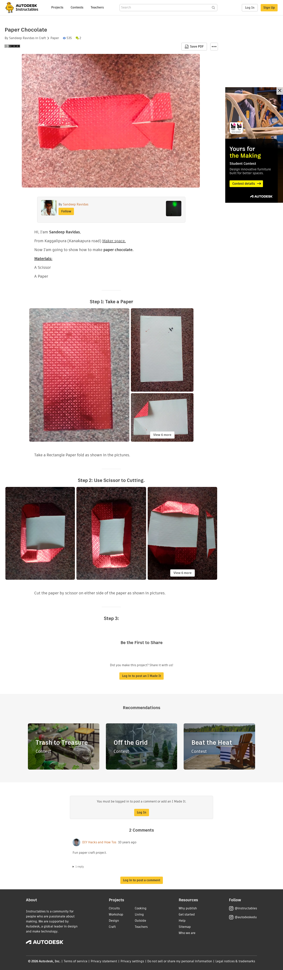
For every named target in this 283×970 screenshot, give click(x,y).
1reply (79, 867)
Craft (42, 38)
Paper (54, 38)
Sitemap (185, 927)
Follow (66, 211)
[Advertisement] (254, 145)
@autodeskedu (246, 917)
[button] (214, 46)
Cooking (141, 908)
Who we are (187, 933)
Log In (250, 7)
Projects (57, 7)
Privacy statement (104, 961)
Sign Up (269, 7)
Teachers (97, 7)
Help (182, 920)
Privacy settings (132, 961)
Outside (140, 920)
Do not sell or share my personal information (179, 961)
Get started (187, 914)
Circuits (114, 908)
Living (139, 914)
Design (114, 920)
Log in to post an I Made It (141, 676)
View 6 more (162, 435)
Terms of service (75, 961)
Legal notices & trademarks (235, 961)
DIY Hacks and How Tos (99, 842)
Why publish (188, 908)
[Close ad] (279, 91)
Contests (77, 7)
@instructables (246, 908)
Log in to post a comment (141, 880)
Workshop (116, 914)
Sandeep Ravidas (21, 38)
